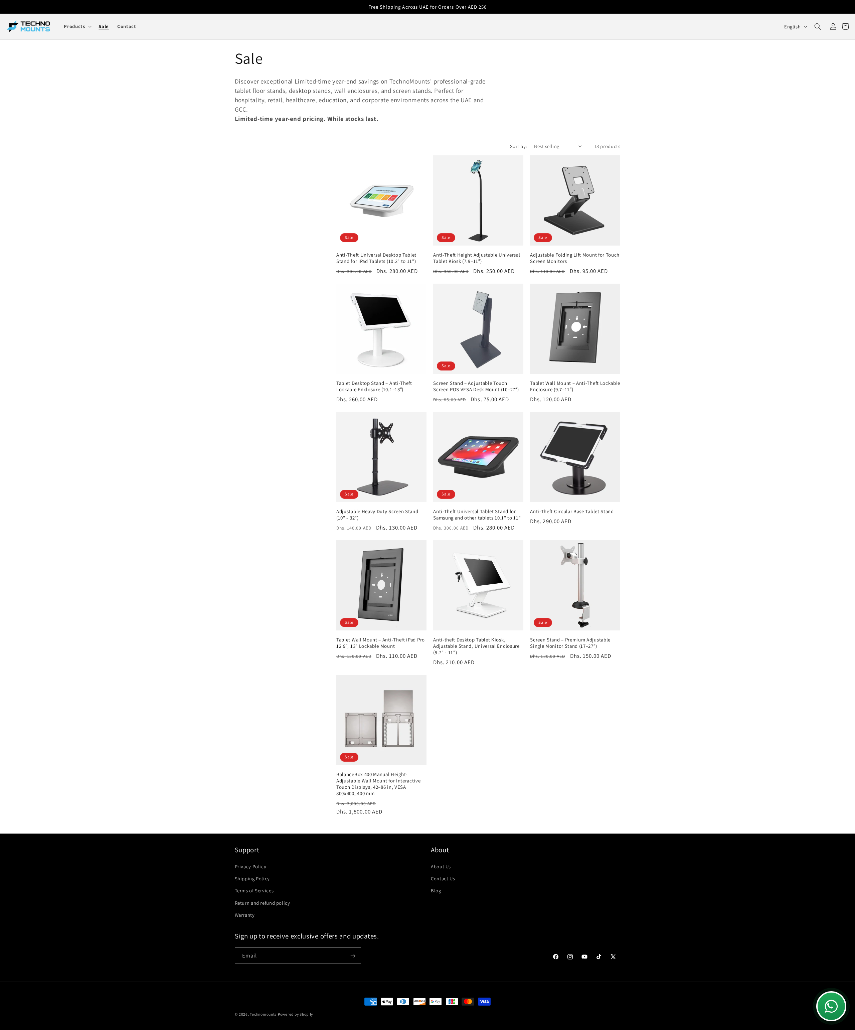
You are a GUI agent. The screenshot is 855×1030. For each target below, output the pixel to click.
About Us (441, 866)
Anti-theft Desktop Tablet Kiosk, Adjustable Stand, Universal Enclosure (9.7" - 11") (476, 645)
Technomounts (263, 1014)
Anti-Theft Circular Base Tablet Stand (572, 511)
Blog (436, 890)
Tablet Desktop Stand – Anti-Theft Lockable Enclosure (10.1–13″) (374, 386)
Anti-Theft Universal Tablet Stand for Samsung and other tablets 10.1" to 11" (477, 514)
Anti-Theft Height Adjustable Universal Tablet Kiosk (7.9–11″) (476, 258)
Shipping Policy (252, 878)
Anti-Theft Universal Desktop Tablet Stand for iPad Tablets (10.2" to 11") (376, 258)
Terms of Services (254, 890)
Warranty (245, 915)
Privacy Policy (251, 866)
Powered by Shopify (295, 1014)
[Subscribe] (352, 955)
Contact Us (443, 878)
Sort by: (518, 146)
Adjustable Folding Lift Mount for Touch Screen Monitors (575, 258)
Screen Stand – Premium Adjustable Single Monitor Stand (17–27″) (570, 642)
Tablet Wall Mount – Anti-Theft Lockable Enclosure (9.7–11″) (575, 386)
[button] (77, 26)
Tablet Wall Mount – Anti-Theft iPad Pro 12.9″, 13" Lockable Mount (380, 642)
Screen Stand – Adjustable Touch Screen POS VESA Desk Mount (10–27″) (476, 386)
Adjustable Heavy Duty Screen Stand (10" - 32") (377, 514)
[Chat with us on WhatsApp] (831, 1006)
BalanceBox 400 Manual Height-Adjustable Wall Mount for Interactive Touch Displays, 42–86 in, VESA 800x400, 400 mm (378, 783)
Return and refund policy (262, 903)
